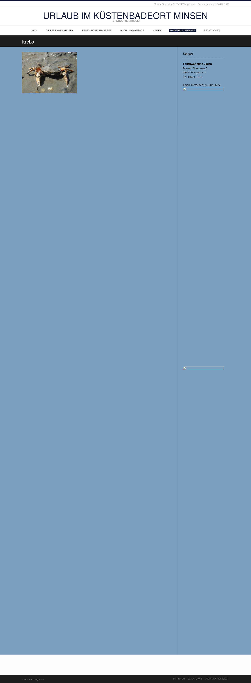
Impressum (179, 678)
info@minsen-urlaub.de (206, 85)
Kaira (41, 679)
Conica (32, 679)
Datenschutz (195, 678)
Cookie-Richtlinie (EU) (216, 678)
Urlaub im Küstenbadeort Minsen (125, 15)
